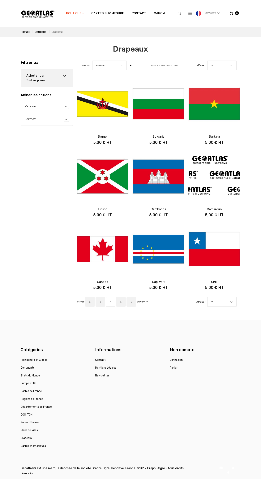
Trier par (85, 65)
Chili (214, 282)
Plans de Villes (29, 430)
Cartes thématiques (33, 446)
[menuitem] (75, 13)
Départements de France (36, 406)
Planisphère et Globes (34, 360)
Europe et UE (28, 383)
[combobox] (109, 65)
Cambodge (158, 209)
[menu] (115, 13)
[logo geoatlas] (38, 13)
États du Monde (30, 375)
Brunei (102, 136)
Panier (174, 367)
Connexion (176, 360)
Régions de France (32, 399)
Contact (100, 360)
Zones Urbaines (30, 422)
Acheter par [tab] (35, 75)
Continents (28, 367)
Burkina (214, 136)
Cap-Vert (158, 282)
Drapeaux (26, 438)
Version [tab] (30, 106)
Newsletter (102, 375)
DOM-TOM (26, 414)
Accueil (25, 32)
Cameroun (214, 209)
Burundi (102, 209)
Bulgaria (158, 136)
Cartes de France (31, 391)
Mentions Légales (105, 367)
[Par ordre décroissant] (130, 65)
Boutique (40, 32)
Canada (102, 282)
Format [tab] (30, 119)
